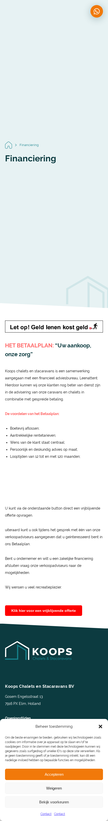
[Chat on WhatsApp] (96, 11)
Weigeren (54, 788)
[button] (100, 726)
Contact (45, 814)
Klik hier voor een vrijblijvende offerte (43, 611)
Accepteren (54, 774)
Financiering (29, 145)
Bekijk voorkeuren (54, 802)
